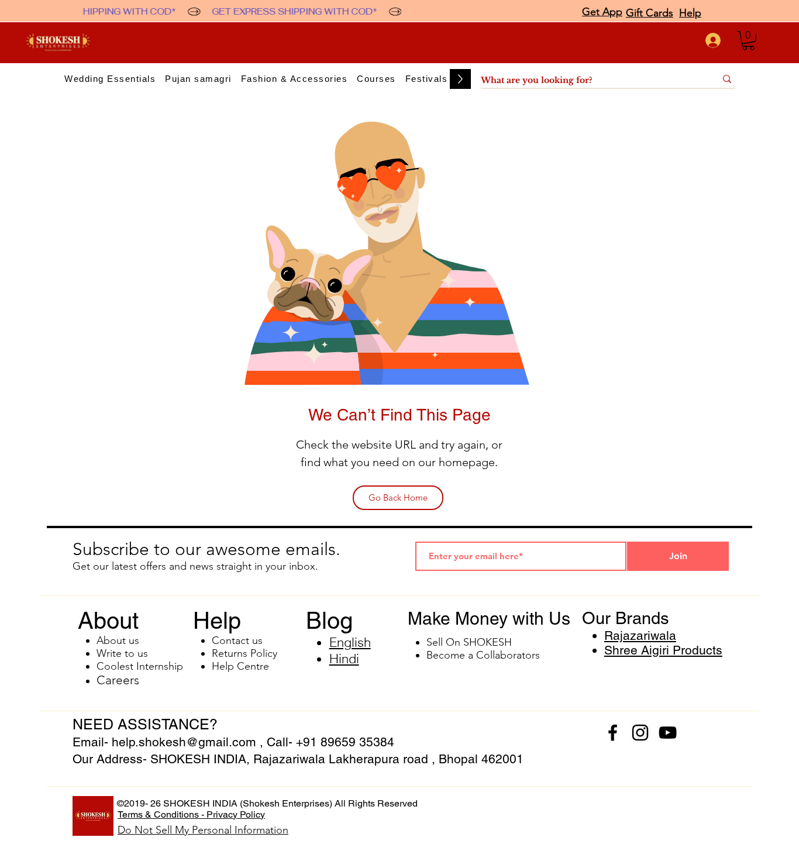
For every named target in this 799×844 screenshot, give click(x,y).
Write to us (122, 653)
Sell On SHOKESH (469, 642)
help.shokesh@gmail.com (184, 742)
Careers (118, 680)
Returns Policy (244, 653)
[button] (748, 40)
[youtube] (668, 732)
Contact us (237, 640)
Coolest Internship (140, 666)
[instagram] (640, 732)
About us (118, 640)
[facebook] (613, 732)
